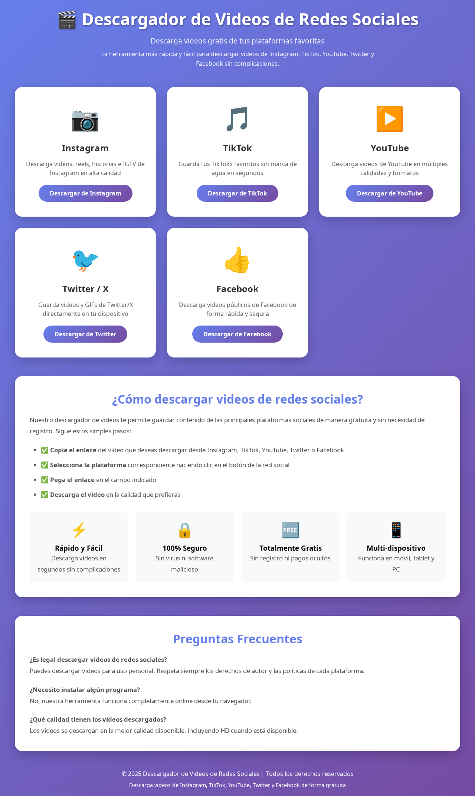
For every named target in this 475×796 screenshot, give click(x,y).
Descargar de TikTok (237, 193)
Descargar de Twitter (85, 334)
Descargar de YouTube (389, 193)
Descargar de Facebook (237, 334)
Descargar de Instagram (85, 193)
